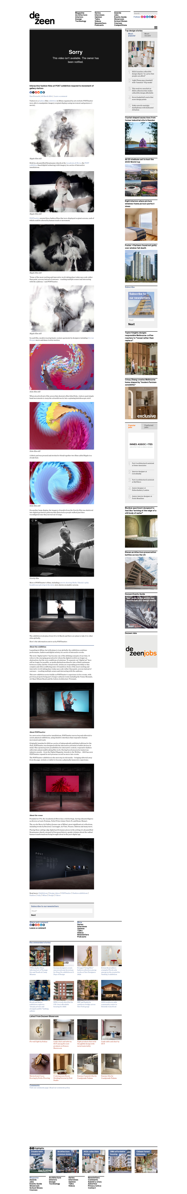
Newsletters (100, 23)
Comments (93, 1180)
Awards (117, 13)
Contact (92, 1188)
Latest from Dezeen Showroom (44, 1016)
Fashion (33, 895)
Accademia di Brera (73, 163)
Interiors (79, 17)
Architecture (81, 15)
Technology (80, 21)
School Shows (120, 21)
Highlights (39, 1148)
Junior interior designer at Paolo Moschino (142, 497)
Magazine (79, 13)
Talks (97, 19)
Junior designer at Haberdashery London (140, 489)
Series (98, 13)
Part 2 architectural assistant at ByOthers (143, 481)
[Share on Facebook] (31, 92)
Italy (39, 895)
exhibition (52, 101)
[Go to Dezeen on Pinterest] (142, 17)
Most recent (147, 35)
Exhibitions (43, 893)
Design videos (54, 893)
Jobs (116, 15)
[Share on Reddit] (38, 92)
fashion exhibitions (80, 893)
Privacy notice (94, 1186)
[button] (155, 27)
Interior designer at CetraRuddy (139, 472)
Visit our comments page (39, 1088)
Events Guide (120, 17)
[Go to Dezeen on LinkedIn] (147, 17)
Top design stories (134, 31)
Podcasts (99, 25)
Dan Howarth (35, 96)
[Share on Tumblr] (44, 92)
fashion (42, 101)
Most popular (131, 35)
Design (78, 19)
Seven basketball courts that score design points (142, 98)
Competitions (120, 25)
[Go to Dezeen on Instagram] (144, 17)
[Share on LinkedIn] (41, 92)
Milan (44, 895)
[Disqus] (76, 1117)
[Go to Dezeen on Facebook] (150, 17)
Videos (98, 21)
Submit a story (95, 1182)
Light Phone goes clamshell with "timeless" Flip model (142, 81)
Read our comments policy (60, 1088)
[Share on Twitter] (33, 92)
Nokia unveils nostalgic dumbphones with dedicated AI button (142, 107)
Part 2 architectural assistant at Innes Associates (143, 464)
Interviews (99, 15)
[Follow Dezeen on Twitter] (152, 17)
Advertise (92, 1184)
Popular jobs (131, 426)
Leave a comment (60, 96)
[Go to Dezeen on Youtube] (155, 17)
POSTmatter (34, 218)
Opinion (98, 17)
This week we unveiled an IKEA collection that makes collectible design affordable (142, 90)
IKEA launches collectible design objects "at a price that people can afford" (143, 74)
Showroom (119, 19)
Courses (118, 23)
